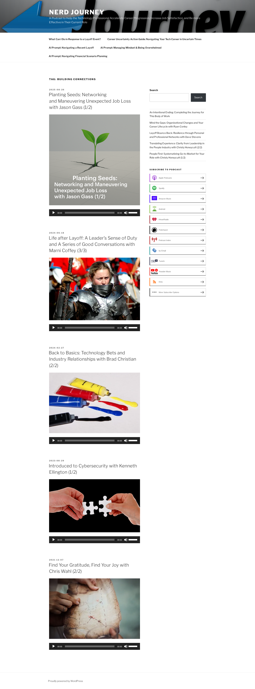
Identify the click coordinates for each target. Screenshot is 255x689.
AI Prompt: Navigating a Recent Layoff (71, 47)
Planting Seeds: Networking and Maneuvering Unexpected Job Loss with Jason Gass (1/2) (90, 101)
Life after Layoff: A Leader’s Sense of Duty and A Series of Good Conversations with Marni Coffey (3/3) (93, 244)
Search (154, 90)
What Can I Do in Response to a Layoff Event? (75, 39)
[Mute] (126, 212)
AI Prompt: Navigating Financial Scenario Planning (78, 56)
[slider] (133, 212)
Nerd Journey (77, 12)
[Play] (53, 212)
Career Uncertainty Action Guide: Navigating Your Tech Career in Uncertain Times (154, 39)
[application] (94, 212)
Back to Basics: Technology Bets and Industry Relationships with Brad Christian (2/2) (92, 359)
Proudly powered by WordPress (65, 680)
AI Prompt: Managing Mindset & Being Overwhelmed (130, 47)
